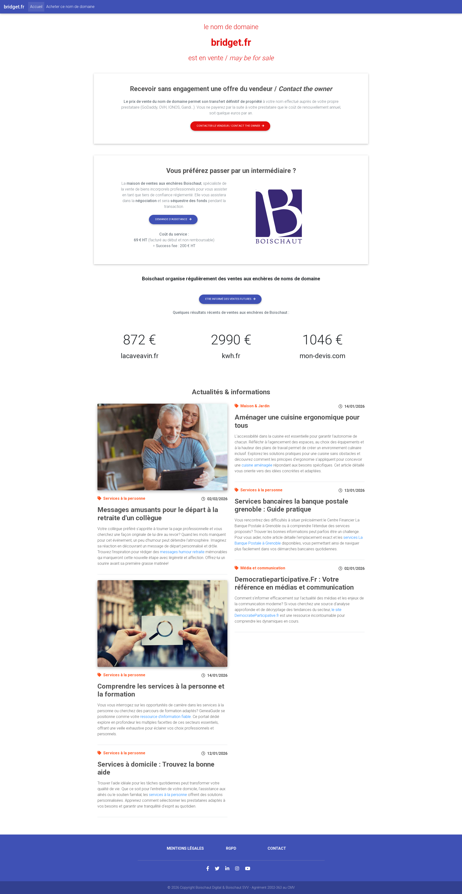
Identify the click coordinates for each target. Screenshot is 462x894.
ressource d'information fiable (165, 716)
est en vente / (231, 58)
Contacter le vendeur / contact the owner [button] (228, 125)
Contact (277, 848)
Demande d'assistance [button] (171, 219)
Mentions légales (185, 848)
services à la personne (168, 794)
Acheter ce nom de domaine (70, 6)
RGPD (231, 848)
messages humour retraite (182, 552)
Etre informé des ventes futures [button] (228, 299)
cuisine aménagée (257, 465)
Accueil (37, 6)
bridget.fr (231, 42)
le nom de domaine (231, 27)
